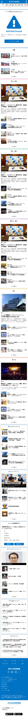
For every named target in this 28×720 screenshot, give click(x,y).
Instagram (15, 672)
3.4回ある (6, 535)
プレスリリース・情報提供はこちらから (9, 679)
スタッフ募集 (4, 688)
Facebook (8, 672)
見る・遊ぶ (12, 4)
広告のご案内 (4, 684)
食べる (7, 4)
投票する (9, 544)
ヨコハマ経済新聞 (14, 2)
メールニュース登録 (5, 690)
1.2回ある (6, 533)
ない (5, 531)
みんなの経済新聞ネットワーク (14, 703)
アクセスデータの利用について (7, 680)
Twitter (12, 672)
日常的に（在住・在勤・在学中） (12, 540)
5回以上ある (7, 537)
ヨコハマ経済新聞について (7, 677)
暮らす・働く (20, 4)
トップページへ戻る (14, 41)
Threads (19, 672)
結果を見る (19, 544)
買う (16, 4)
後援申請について (5, 686)
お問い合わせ (4, 682)
